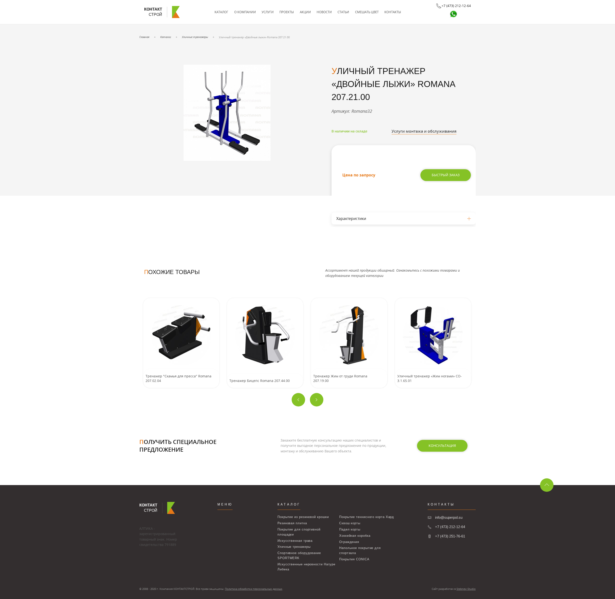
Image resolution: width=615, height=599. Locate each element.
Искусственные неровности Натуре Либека (306, 566)
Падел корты (349, 529)
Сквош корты (349, 523)
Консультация (442, 445)
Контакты (392, 12)
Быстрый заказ (446, 175)
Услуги (268, 12)
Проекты (286, 12)
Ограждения (349, 542)
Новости (324, 12)
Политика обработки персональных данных (253, 589)
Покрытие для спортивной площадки (298, 532)
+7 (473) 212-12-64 (450, 527)
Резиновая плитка (292, 523)
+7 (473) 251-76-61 (450, 536)
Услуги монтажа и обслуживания (424, 131)
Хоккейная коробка (354, 535)
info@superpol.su (448, 517)
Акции (305, 12)
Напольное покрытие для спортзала (360, 550)
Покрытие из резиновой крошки (303, 517)
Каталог (221, 12)
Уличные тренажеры (195, 37)
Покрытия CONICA (354, 559)
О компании (245, 12)
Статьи (343, 12)
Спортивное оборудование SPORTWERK (299, 555)
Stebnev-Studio (466, 589)
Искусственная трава (295, 541)
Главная (144, 37)
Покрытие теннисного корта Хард (366, 517)
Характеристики (351, 218)
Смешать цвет (367, 12)
